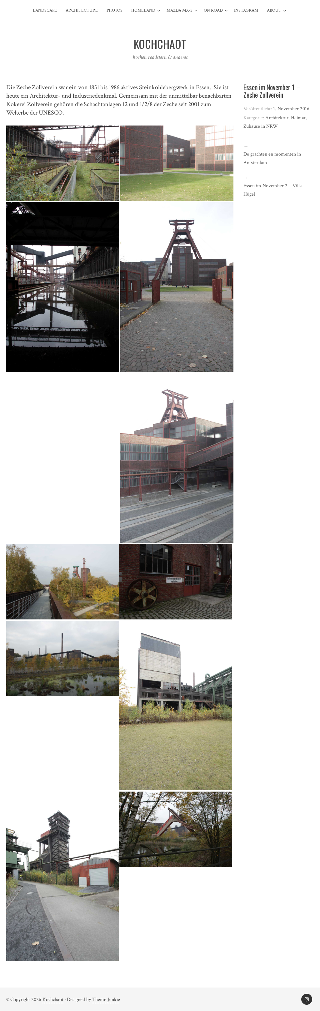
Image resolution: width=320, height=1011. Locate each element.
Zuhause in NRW (260, 126)
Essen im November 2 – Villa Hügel (272, 190)
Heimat (298, 118)
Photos (114, 10)
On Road (213, 10)
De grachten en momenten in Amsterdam (272, 158)
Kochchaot (52, 999)
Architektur (276, 118)
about (274, 10)
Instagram (246, 10)
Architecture (82, 10)
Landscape (45, 10)
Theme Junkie (106, 999)
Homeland (143, 10)
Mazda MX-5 (179, 10)
